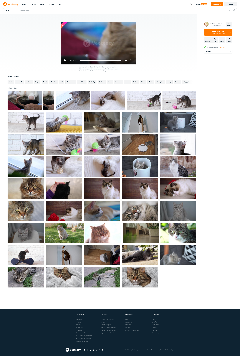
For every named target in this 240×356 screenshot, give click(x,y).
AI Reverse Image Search (84, 336)
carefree (53, 82)
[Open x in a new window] (99, 350)
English (154, 319)
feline (135, 82)
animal (29, 82)
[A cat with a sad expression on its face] (103, 233)
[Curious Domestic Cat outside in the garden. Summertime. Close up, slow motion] (178, 233)
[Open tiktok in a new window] (96, 350)
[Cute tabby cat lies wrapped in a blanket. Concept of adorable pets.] (64, 277)
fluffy (151, 82)
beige (37, 82)
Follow (229, 25)
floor (143, 82)
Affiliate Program (106, 325)
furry (169, 82)
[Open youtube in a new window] (102, 350)
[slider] (100, 60)
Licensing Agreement (107, 319)
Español (154, 322)
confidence (70, 82)
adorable (19, 82)
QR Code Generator (82, 341)
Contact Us (128, 322)
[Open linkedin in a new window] (90, 350)
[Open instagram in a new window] (87, 350)
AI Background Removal (83, 338)
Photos (33, 4)
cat (62, 82)
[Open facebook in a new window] (84, 350)
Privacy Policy (159, 350)
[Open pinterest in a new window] (93, 350)
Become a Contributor (132, 330)
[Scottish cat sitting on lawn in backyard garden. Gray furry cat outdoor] (64, 233)
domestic (118, 82)
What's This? (221, 47)
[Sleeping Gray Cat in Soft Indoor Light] (102, 122)
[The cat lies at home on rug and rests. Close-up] (102, 211)
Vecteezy (78, 322)
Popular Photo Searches (108, 330)
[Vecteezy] (10, 4)
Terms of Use (150, 350)
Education (79, 330)
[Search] (229, 10)
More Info (208, 51)
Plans (198, 4)
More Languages (157, 333)
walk (10, 82)
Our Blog (128, 327)
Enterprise (79, 327)
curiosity (92, 82)
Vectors (24, 4)
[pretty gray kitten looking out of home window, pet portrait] (26, 166)
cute (109, 82)
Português (155, 325)
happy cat (187, 82)
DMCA (103, 322)
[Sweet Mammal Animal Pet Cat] (178, 166)
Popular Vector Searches (108, 327)
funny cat (160, 82)
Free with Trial (218, 32)
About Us (128, 325)
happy (177, 82)
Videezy (78, 325)
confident (81, 82)
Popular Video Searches (108, 333)
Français (154, 330)
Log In (230, 4)
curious (101, 82)
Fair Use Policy (169, 350)
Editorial (51, 4)
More (60, 4)
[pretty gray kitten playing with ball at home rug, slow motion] (73, 100)
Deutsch (154, 327)
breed (45, 82)
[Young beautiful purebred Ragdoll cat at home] (140, 188)
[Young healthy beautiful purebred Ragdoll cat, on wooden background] (102, 188)
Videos (42, 4)
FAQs (126, 319)
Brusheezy (79, 319)
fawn (127, 82)
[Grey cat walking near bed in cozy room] (141, 233)
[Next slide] (194, 82)
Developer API (80, 333)
